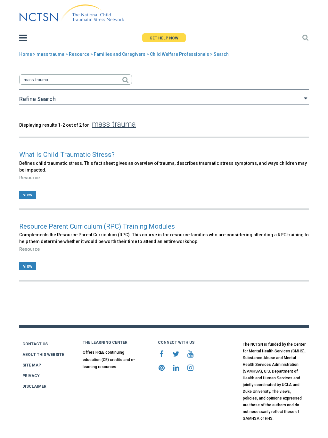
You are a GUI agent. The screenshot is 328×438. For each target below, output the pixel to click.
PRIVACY (31, 376)
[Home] (71, 13)
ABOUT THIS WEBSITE (43, 354)
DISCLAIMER (34, 386)
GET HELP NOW (164, 38)
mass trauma (50, 54)
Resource (79, 54)
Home (25, 54)
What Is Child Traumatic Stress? (67, 154)
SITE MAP (31, 365)
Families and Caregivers (119, 54)
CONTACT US (35, 344)
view (27, 194)
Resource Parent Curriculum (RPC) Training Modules (97, 226)
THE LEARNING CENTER (105, 342)
